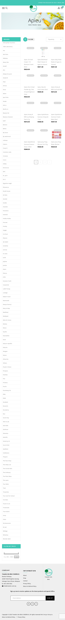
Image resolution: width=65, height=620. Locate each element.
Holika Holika (7, 218)
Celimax (5, 140)
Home (30, 25)
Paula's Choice (7, 367)
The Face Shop (7, 461)
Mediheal (5, 312)
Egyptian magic (7, 183)
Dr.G (4, 179)
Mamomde (6, 300)
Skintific (5, 437)
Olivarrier (5, 359)
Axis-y (4, 105)
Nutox (5, 355)
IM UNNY (5, 242)
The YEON (6, 484)
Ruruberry (6, 410)
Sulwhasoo (6, 453)
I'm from (5, 234)
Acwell (5, 66)
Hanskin (5, 207)
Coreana (5, 156)
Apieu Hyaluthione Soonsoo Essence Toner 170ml (29, 144)
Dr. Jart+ (5, 175)
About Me (6, 62)
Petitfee (5, 375)
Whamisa (5, 535)
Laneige (5, 293)
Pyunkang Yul (7, 390)
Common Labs (7, 152)
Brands (35, 25)
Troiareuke (6, 507)
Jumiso (5, 265)
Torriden (5, 500)
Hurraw (5, 222)
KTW (4, 277)
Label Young (6, 289)
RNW (4, 398)
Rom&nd (5, 402)
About (25, 575)
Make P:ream (6, 296)
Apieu (4, 93)
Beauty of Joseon (8, 117)
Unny (4, 515)
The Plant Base (7, 476)
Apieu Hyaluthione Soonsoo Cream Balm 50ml (56, 117)
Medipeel (5, 316)
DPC (4, 171)
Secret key (6, 418)
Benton (5, 125)
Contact (25, 581)
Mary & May (6, 308)
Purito (5, 386)
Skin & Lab (6, 421)
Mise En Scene (7, 320)
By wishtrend (7, 136)
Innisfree (5, 246)
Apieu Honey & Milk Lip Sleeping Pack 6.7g (29, 117)
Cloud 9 (5, 148)
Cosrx (4, 160)
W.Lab (5, 527)
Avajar (5, 101)
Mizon (5, 328)
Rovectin (5, 406)
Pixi (4, 378)
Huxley (5, 226)
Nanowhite (6, 335)
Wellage (5, 531)
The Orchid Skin (7, 468)
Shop (24, 578)
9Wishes (5, 58)
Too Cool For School (9, 496)
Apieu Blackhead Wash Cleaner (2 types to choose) (42, 62)
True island (6, 511)
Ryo (4, 414)
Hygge (5, 230)
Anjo (4, 82)
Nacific (5, 332)
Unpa (4, 519)
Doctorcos (6, 168)
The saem (5, 480)
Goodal (5, 199)
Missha (5, 324)
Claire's (5, 144)
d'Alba (5, 164)
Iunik (4, 257)
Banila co (5, 109)
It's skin (5, 253)
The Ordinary (7, 472)
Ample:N (5, 78)
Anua (4, 89)
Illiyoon (5, 238)
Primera (5, 382)
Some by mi (6, 441)
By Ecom (5, 132)
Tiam (4, 488)
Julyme (5, 261)
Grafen (5, 203)
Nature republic (7, 343)
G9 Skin (5, 195)
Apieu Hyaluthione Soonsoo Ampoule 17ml (43, 117)
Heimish (5, 214)
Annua (5, 85)
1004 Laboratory (8, 46)
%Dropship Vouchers (9, 42)
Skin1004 (5, 425)
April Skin (5, 97)
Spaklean (5, 449)
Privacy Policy (27, 583)
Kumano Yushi (7, 281)
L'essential (6, 285)
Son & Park (6, 445)
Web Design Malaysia (47, 614)
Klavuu (5, 273)
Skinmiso (5, 433)
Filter (30, 39)
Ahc (4, 70)
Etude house (6, 191)
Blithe (4, 128)
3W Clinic (5, 54)
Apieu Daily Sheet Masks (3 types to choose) (56, 62)
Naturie (5, 347)
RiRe (4, 394)
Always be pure (7, 74)
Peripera (5, 371)
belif (4, 121)
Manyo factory (7, 304)
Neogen (5, 351)
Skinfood (5, 429)
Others (5, 363)
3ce (4, 50)
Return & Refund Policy (29, 586)
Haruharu (6, 210)
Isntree (5, 250)
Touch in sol (6, 503)
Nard (4, 339)
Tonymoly (6, 492)
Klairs (4, 269)
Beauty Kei (6, 113)
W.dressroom (7, 523)
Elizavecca (6, 187)
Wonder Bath (7, 539)
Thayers (5, 457)
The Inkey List (7, 464)
